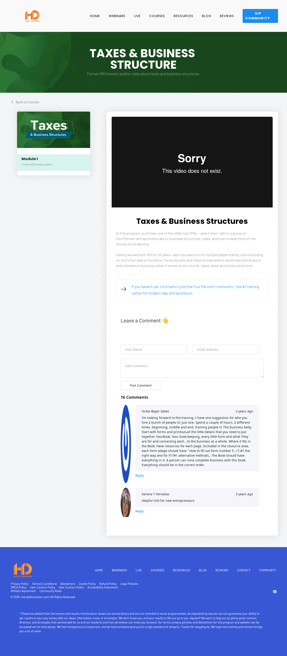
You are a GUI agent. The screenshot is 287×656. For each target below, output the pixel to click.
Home (95, 16)
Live (137, 16)
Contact (243, 570)
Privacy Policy (19, 584)
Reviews (227, 16)
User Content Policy (42, 587)
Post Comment (141, 385)
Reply (139, 475)
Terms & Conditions (44, 584)
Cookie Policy (87, 584)
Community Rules (50, 591)
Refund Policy (108, 584)
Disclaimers (67, 584)
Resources (183, 16)
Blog (206, 16)
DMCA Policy (18, 587)
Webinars (117, 16)
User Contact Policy (71, 587)
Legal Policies (129, 584)
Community (267, 570)
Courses (157, 16)
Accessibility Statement (102, 587)
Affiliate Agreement (23, 591)
